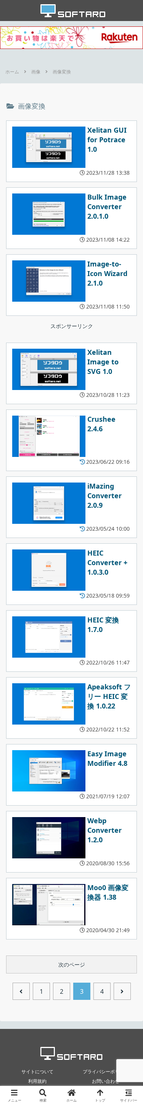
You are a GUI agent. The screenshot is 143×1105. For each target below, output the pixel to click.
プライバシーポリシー (106, 1071)
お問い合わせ (105, 1081)
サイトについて (37, 1071)
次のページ (71, 964)
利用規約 (37, 1081)
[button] (128, 925)
